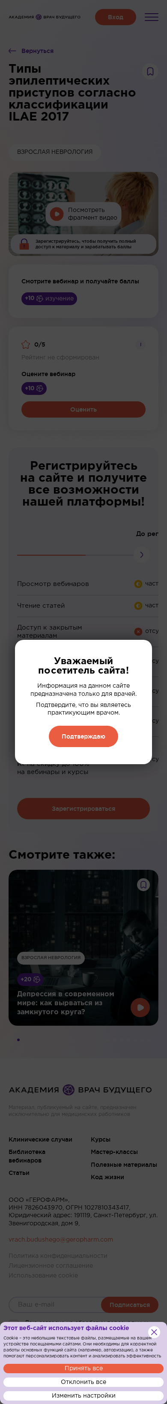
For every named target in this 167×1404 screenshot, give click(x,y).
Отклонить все (83, 1382)
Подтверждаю (83, 736)
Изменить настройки (84, 1395)
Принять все (84, 1368)
